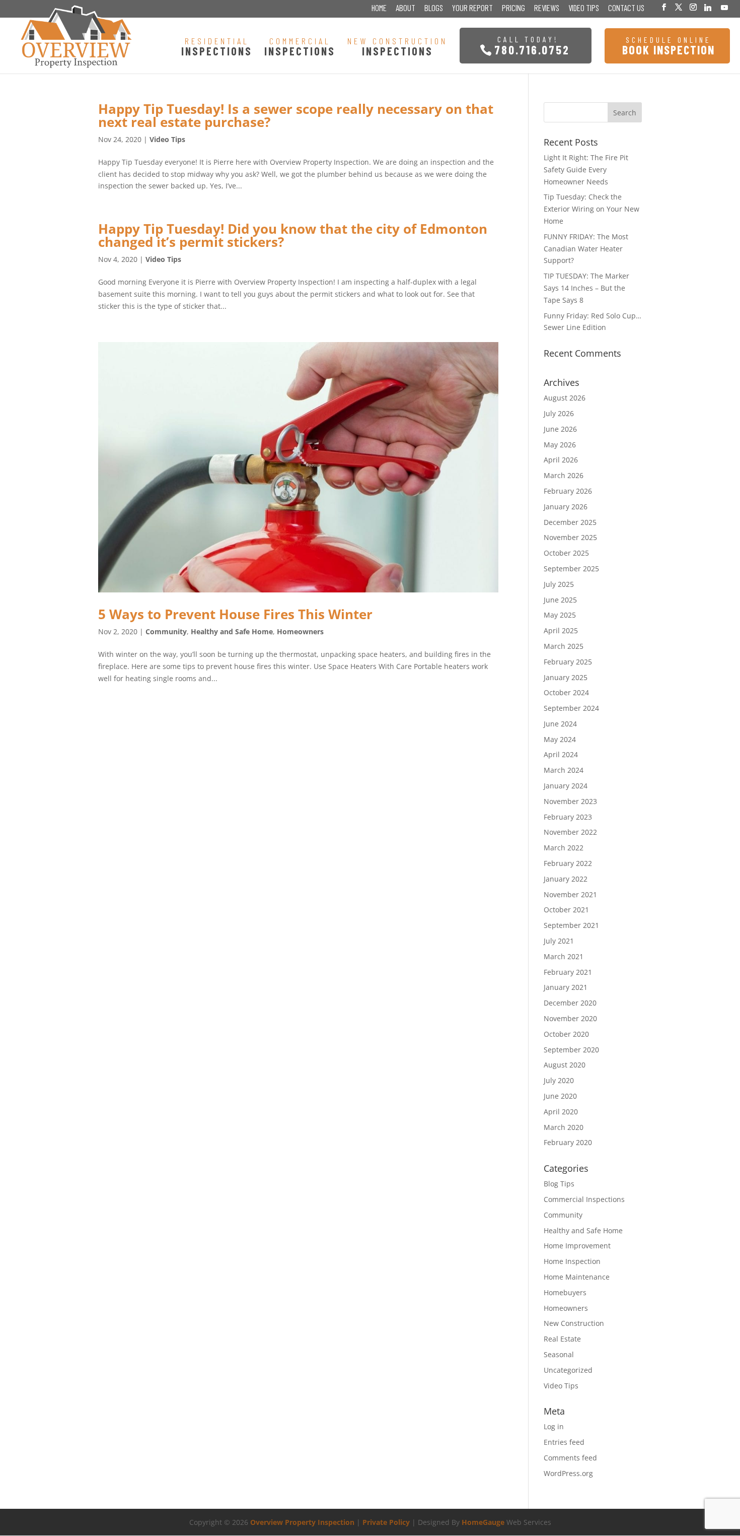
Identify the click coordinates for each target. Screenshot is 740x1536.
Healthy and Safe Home (232, 631)
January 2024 (565, 785)
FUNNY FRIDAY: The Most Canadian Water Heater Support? (586, 248)
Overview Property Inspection (302, 1522)
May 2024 (560, 739)
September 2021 (571, 925)
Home (379, 9)
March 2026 (563, 475)
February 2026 (568, 491)
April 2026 (561, 459)
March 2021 (563, 956)
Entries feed (564, 1442)
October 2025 (566, 553)
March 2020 (563, 1127)
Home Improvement (577, 1245)
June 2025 (560, 600)
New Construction (574, 1323)
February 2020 (568, 1142)
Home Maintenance (577, 1277)
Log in (554, 1426)
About (405, 9)
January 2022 (565, 879)
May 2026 (560, 444)
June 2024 (560, 723)
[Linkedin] (707, 7)
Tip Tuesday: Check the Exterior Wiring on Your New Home (591, 209)
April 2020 (561, 1111)
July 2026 (559, 413)
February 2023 (568, 817)
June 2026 (560, 429)
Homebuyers (565, 1292)
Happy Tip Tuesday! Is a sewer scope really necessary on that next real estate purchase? (295, 115)
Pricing (513, 9)
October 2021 (566, 909)
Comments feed (570, 1457)
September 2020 (571, 1049)
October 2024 (566, 692)
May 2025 (560, 615)
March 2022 (563, 847)
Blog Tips (559, 1183)
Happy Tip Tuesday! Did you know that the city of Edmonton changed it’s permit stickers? (292, 235)
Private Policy (386, 1522)
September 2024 (571, 708)
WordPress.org (568, 1473)
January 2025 (565, 677)
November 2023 (570, 801)
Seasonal (559, 1354)
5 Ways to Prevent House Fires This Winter (235, 614)
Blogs (433, 9)
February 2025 (568, 661)
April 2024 (561, 754)
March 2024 (563, 770)
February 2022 (568, 863)
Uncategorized (568, 1370)
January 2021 (565, 987)
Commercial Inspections (584, 1199)
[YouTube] (724, 7)
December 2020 (570, 1003)
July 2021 (559, 941)
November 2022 (570, 832)
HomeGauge (483, 1522)
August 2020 (564, 1065)
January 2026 (565, 506)
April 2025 (561, 630)
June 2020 (560, 1096)
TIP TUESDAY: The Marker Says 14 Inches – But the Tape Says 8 (586, 288)
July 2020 (559, 1080)
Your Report (472, 9)
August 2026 (564, 398)
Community (166, 631)
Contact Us (626, 9)
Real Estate (562, 1339)
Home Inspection (572, 1261)
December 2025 (570, 522)
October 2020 (566, 1034)
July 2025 (559, 584)
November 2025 (570, 537)
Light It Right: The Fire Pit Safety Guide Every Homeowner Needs (586, 169)
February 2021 (568, 972)
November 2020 (570, 1018)
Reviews (546, 9)
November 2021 (570, 894)
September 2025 (571, 568)
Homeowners (300, 631)
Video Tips (583, 9)
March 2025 (563, 646)
